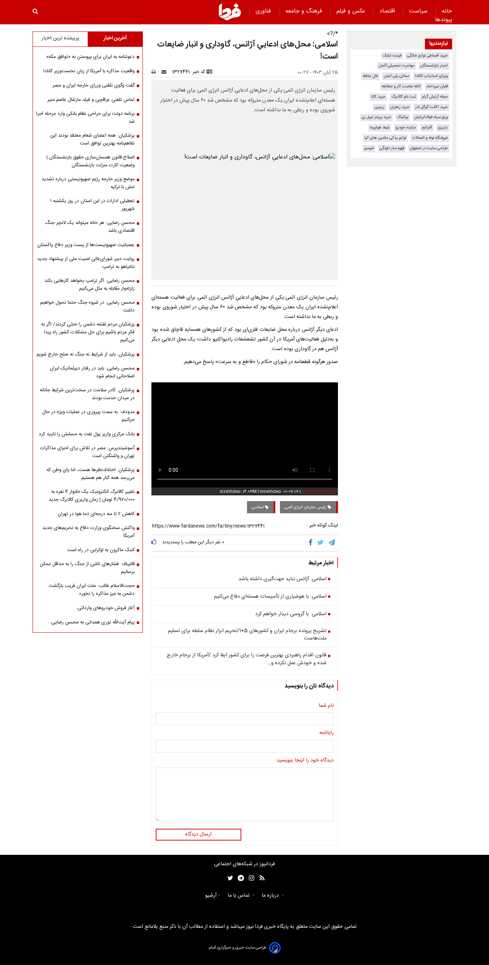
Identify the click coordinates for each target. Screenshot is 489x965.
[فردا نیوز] (230, 12)
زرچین (379, 107)
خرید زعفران (400, 107)
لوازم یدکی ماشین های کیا (385, 137)
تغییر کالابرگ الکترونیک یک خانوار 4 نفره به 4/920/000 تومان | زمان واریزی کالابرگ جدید (92, 496)
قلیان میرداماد (437, 86)
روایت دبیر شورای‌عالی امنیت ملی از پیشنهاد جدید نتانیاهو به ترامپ (86, 263)
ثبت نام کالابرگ (403, 96)
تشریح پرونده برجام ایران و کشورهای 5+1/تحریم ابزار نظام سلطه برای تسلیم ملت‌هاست (247, 635)
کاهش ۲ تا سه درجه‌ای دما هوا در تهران (96, 514)
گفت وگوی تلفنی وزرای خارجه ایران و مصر (94, 85)
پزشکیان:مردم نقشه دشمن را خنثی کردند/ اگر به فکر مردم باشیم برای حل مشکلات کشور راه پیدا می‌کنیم (88, 332)
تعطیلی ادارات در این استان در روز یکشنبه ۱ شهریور (92, 205)
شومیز (369, 148)
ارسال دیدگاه (198, 834)
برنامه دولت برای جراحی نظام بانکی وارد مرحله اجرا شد (85, 118)
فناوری (264, 11)
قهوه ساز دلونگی (391, 148)
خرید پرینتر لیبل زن (376, 117)
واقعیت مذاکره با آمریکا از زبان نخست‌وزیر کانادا (89, 71)
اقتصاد (388, 11)
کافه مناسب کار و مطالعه (401, 86)
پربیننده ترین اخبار (60, 38)
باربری (443, 127)
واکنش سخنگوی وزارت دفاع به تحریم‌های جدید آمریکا (88, 532)
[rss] (260, 878)
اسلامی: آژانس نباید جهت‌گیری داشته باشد (282, 579)
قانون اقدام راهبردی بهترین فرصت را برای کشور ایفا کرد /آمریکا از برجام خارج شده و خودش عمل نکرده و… (246, 659)
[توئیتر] (228, 878)
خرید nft (378, 96)
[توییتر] (320, 543)
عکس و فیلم (352, 11)
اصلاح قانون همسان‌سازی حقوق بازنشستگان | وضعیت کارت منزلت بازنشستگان (91, 161)
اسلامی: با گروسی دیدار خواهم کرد (290, 614)
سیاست (419, 11)
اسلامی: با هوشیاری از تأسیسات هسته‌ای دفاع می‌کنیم (270, 597)
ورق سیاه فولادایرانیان (431, 117)
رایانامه (326, 733)
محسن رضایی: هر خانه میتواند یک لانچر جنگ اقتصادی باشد (90, 227)
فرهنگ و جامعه (304, 11)
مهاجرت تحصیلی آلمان (397, 65)
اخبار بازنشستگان (434, 65)
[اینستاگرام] (249, 878)
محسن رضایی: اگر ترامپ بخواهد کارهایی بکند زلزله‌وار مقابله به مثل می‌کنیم (89, 285)
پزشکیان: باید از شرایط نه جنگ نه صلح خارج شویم (86, 354)
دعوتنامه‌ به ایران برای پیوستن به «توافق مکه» (90, 57)
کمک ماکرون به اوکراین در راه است (101, 550)
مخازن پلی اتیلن (396, 76)
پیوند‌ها (443, 20)
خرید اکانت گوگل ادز (431, 107)
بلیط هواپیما (380, 127)
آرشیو (211, 895)
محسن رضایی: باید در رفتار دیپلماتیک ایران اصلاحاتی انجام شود (92, 372)
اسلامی (258, 507)
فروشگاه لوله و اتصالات (430, 137)
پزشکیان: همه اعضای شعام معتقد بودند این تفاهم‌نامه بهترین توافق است (92, 139)
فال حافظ (370, 76)
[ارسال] (165, 72)
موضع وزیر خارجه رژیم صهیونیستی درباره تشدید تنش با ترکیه (88, 183)
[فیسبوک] (312, 543)
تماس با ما (239, 895)
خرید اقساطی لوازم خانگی (427, 55)
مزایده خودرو (406, 127)
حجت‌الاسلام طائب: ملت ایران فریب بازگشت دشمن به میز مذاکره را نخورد (92, 590)
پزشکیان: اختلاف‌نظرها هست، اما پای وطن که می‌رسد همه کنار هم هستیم (91, 474)
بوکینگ (402, 117)
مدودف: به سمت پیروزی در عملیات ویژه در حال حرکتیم (88, 416)
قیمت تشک (392, 55)
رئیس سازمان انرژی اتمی (306, 507)
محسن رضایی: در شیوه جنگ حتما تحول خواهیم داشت (87, 306)
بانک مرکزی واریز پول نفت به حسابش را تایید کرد (87, 434)
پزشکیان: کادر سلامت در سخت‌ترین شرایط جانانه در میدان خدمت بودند (87, 394)
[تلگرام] (332, 543)
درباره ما (271, 895)
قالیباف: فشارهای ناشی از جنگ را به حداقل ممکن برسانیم (87, 568)
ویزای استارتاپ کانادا (431, 76)
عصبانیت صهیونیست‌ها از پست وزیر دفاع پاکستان (86, 245)
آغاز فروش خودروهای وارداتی (106, 608)
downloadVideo (318, 491)
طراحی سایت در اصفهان (429, 148)
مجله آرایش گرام (435, 96)
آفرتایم (427, 127)
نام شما (326, 706)
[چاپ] (155, 72)
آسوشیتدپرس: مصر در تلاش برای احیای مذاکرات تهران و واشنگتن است (87, 452)
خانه (447, 11)
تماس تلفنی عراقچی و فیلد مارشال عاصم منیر (91, 100)
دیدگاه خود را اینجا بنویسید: (304, 761)
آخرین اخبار (115, 38)
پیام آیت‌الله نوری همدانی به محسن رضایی (93, 622)
